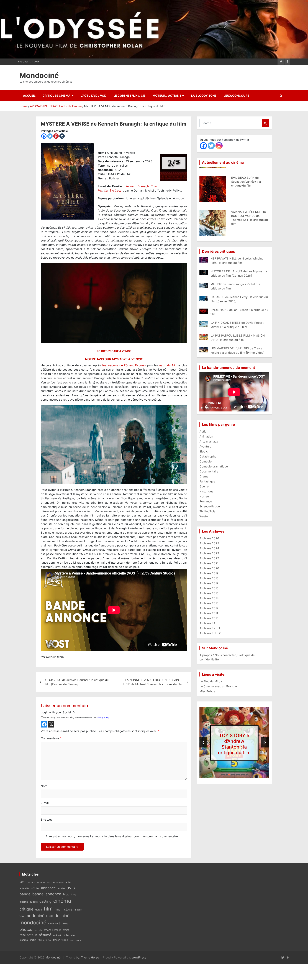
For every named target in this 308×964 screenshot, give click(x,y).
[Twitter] (50, 136)
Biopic (203, 451)
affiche (35, 888)
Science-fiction (209, 506)
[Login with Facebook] (44, 724)
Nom (44, 786)
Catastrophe (207, 456)
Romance (205, 501)
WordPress (139, 957)
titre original (44, 939)
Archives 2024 (209, 548)
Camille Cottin (113, 190)
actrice (51, 882)
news (65, 923)
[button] (222, 774)
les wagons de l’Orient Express (124, 365)
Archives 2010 (209, 618)
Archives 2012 (209, 608)
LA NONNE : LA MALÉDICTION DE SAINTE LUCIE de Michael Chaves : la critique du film (152, 682)
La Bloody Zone (204, 95)
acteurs (41, 882)
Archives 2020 (209, 568)
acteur (31, 882)
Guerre (204, 486)
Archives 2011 (208, 613)
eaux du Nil (167, 365)
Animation (206, 436)
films (57, 909)
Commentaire (51, 738)
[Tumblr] (62, 136)
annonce (48, 888)
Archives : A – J (209, 623)
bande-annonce (46, 894)
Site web (47, 819)
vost (72, 940)
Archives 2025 (209, 543)
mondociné (32, 922)
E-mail (45, 803)
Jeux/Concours (236, 95)
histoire (67, 909)
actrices (60, 882)
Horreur (204, 496)
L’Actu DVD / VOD (93, 95)
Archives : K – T (209, 628)
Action (203, 431)
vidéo (64, 939)
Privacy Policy (102, 717)
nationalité (54, 923)
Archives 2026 (209, 538)
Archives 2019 (209, 573)
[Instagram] (219, 145)
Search (265, 123)
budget (34, 901)
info (21, 916)
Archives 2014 (209, 598)
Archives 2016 (209, 588)
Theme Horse (90, 957)
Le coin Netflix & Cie (129, 95)
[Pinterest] (56, 136)
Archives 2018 (209, 578)
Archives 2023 (209, 553)
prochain (38, 930)
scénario (57, 935)
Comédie (205, 461)
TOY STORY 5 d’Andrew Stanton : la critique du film (234, 743)
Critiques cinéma (56, 95)
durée (38, 909)
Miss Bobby (207, 691)
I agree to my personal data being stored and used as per (76, 717)
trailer (56, 939)
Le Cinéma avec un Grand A (218, 686)
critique (26, 909)
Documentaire (208, 471)
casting (45, 901)
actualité (24, 888)
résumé (45, 935)
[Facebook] (44, 136)
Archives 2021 (209, 563)
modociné (34, 915)
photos (25, 929)
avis (70, 887)
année (61, 888)
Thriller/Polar (208, 511)
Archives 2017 (208, 583)
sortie (33, 939)
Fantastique (207, 481)
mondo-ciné (57, 915)
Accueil (29, 95)
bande (24, 894)
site (66, 935)
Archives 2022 (209, 558)
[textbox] (114, 511)
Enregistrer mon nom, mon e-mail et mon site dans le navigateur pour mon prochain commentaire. (112, 836)
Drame (203, 476)
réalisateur (28, 935)
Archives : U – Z (210, 633)
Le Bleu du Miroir (210, 681)
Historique (206, 491)
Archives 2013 (209, 603)
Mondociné (39, 75)
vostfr (78, 940)
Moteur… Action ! (167, 95)
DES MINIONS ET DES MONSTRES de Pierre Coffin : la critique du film (250, 210)
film (48, 909)
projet (66, 930)
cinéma (62, 901)
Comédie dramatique (213, 466)
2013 (22, 882)
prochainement (52, 930)
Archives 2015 (209, 593)
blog (66, 894)
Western (204, 516)
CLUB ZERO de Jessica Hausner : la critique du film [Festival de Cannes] (77, 682)
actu (68, 882)
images (78, 909)
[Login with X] (51, 724)
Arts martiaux (208, 441)
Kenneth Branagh (137, 186)
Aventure (205, 446)
